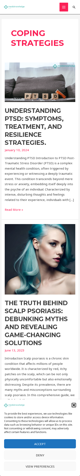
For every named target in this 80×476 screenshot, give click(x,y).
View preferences (40, 466)
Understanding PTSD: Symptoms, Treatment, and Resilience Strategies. (34, 126)
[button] (74, 405)
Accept (40, 444)
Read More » (14, 209)
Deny (40, 455)
